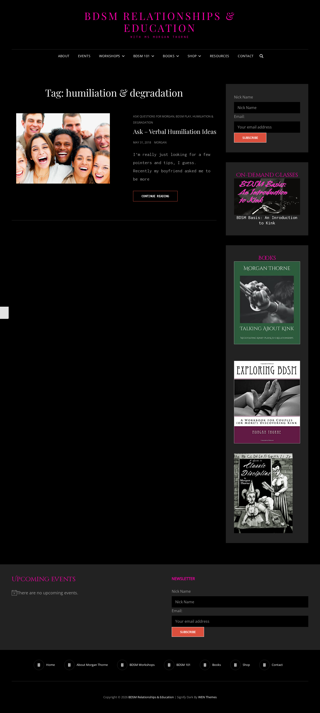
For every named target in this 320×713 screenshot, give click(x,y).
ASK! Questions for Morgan (153, 116)
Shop (192, 56)
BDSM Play (183, 116)
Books (168, 56)
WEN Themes (207, 697)
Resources (219, 56)
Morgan (160, 142)
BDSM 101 (141, 56)
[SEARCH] (261, 56)
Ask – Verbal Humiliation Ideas (174, 131)
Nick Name (243, 97)
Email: (239, 116)
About (63, 56)
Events (84, 56)
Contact (245, 56)
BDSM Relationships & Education (160, 21)
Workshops (109, 56)
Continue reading (159, 197)
